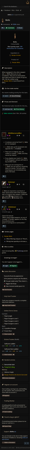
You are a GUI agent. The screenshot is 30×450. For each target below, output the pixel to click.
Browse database (9, 378)
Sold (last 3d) (8, 109)
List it (6, 96)
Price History (20, 109)
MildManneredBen (15, 133)
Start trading (8, 412)
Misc (13, 251)
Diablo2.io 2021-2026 (8, 447)
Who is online (8, 247)
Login (6, 266)
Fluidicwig (20, 251)
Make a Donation (9, 442)
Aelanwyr (11, 182)
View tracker (8, 334)
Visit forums (8, 289)
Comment (11, 28)
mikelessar (12, 207)
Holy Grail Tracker (9, 305)
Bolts (17, 10)
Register (14, 266)
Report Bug (7, 426)
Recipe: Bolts (8, 236)
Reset (20, 28)
